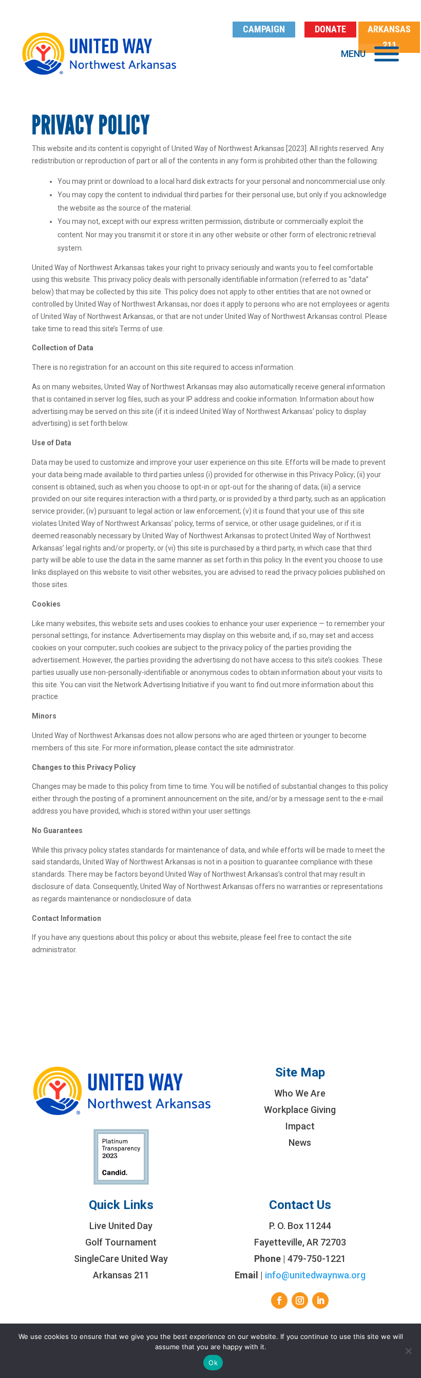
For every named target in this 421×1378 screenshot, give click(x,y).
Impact (300, 1126)
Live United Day (120, 1225)
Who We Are (300, 1093)
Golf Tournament (121, 1242)
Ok (213, 1362)
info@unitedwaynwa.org (315, 1275)
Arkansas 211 (121, 1275)
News (300, 1142)
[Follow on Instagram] (300, 1300)
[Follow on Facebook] (279, 1300)
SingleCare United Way (121, 1258)
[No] (408, 1351)
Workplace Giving (300, 1109)
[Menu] (386, 53)
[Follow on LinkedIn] (320, 1300)
